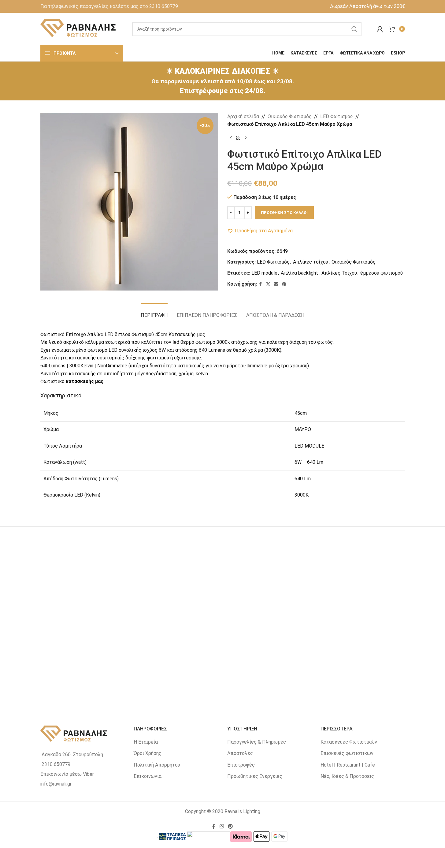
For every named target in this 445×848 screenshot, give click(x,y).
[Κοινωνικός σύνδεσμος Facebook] (260, 284)
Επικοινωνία (147, 776)
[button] (260, 231)
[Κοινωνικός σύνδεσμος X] (268, 284)
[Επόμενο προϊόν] (245, 138)
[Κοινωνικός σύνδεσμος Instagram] (221, 826)
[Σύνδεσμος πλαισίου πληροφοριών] (109, 6)
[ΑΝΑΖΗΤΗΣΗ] (354, 29)
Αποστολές (240, 753)
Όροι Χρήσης (147, 753)
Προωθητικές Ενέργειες (254, 776)
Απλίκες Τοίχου (339, 273)
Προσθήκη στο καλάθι (284, 212)
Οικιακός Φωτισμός (290, 116)
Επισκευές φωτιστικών (347, 753)
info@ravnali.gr (56, 784)
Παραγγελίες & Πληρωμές (256, 742)
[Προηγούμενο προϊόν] (231, 138)
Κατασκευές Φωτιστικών (349, 742)
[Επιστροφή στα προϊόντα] (238, 138)
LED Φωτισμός (336, 116)
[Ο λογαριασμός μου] (380, 29)
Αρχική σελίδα (243, 116)
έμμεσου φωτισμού (381, 273)
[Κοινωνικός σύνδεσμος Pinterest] (284, 284)
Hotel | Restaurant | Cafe (348, 765)
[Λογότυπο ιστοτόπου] (78, 29)
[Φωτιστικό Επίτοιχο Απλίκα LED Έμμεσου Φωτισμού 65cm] (101, 616)
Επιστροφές (241, 765)
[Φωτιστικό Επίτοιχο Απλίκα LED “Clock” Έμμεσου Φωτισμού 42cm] (223, 616)
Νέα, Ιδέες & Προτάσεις (347, 776)
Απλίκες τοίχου (310, 262)
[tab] (154, 312)
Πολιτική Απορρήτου (157, 765)
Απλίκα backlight (299, 273)
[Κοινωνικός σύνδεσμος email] (276, 284)
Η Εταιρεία (146, 742)
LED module (264, 273)
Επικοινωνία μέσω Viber (67, 774)
